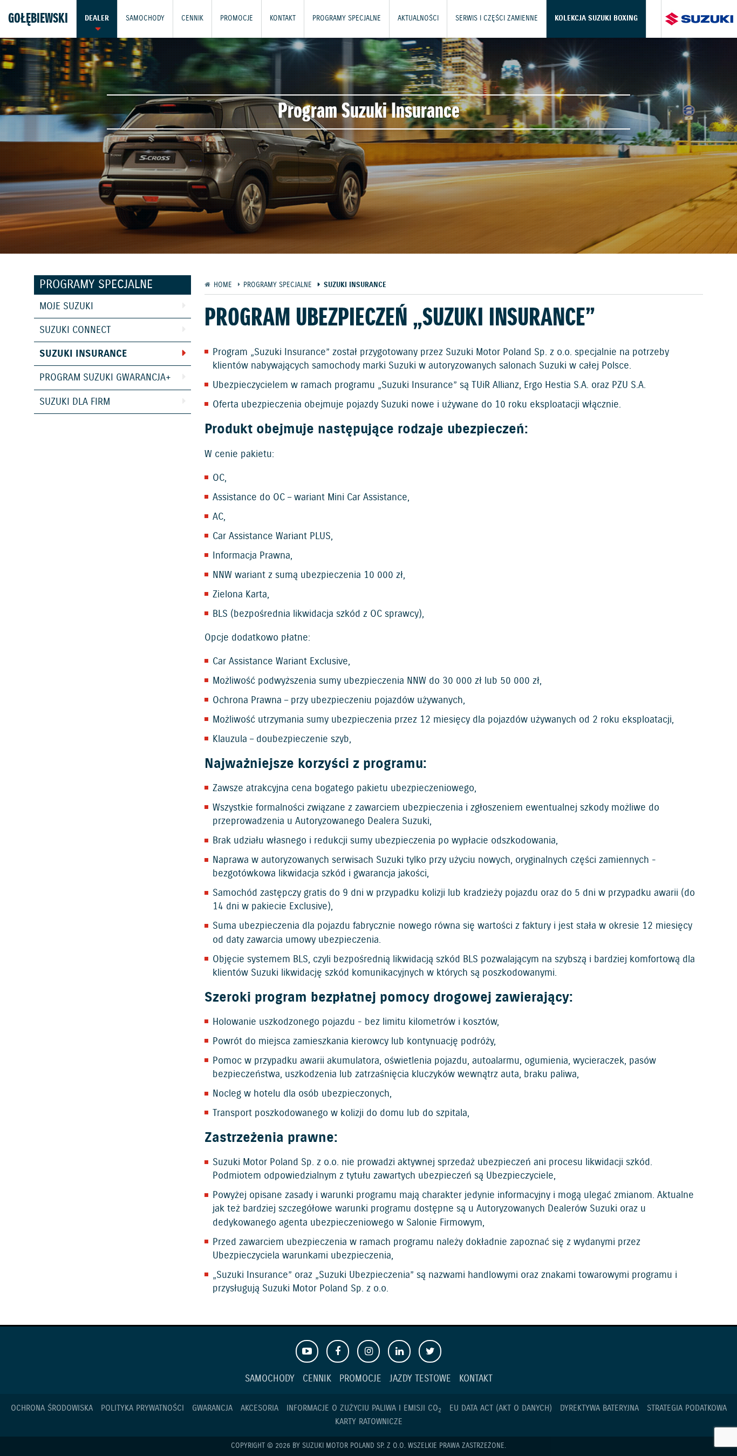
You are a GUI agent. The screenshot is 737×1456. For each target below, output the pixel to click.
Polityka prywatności (142, 1408)
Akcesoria (259, 1408)
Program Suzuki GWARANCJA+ (105, 377)
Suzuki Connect (75, 330)
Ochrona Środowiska (52, 1408)
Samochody (145, 18)
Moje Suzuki (66, 306)
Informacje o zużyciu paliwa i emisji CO (363, 1408)
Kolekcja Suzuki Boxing (596, 18)
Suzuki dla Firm (74, 402)
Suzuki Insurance (83, 354)
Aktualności (418, 18)
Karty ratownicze (368, 1421)
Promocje (236, 18)
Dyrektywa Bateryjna (599, 1408)
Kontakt (283, 18)
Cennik (192, 18)
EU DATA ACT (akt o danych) (500, 1408)
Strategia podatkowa (687, 1408)
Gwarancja (212, 1408)
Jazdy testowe (420, 1379)
